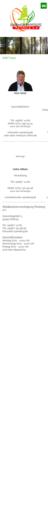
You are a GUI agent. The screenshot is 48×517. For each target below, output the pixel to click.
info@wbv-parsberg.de (20, 132)
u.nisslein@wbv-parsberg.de (20, 197)
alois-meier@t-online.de (23, 135)
